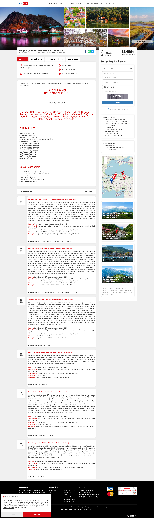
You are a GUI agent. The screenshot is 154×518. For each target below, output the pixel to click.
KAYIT (116, 3)
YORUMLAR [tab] (74, 59)
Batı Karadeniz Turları (121, 290)
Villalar (94, 3)
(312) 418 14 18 (85, 492)
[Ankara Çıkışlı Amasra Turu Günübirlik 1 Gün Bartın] (117, 253)
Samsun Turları (116, 288)
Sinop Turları (108, 290)
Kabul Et (38, 514)
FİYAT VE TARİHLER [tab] (56, 59)
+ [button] (105, 158)
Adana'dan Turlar (69, 501)
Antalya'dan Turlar (69, 499)
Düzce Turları (127, 288)
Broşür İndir (90, 191)
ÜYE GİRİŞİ (106, 3)
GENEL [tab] (23, 59)
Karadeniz (41, 52)
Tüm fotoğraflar (142, 42)
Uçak (87, 3)
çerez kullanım (41, 506)
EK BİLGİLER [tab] (37, 59)
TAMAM (117, 102)
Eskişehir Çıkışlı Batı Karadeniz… (56, 52)
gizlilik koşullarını (8, 507)
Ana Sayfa (24, 52)
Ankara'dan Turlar (69, 490)
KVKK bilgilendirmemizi (27, 506)
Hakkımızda (52, 490)
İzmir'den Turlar (69, 497)
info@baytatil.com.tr (86, 490)
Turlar (52, 3)
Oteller (62, 3)
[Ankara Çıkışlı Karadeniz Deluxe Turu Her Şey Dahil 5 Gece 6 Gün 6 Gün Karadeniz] (117, 211)
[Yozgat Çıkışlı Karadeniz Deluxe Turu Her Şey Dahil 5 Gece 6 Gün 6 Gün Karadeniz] (117, 274)
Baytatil (107, 288)
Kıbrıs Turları (75, 3)
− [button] (105, 162)
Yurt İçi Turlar (32, 52)
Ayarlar (12, 514)
